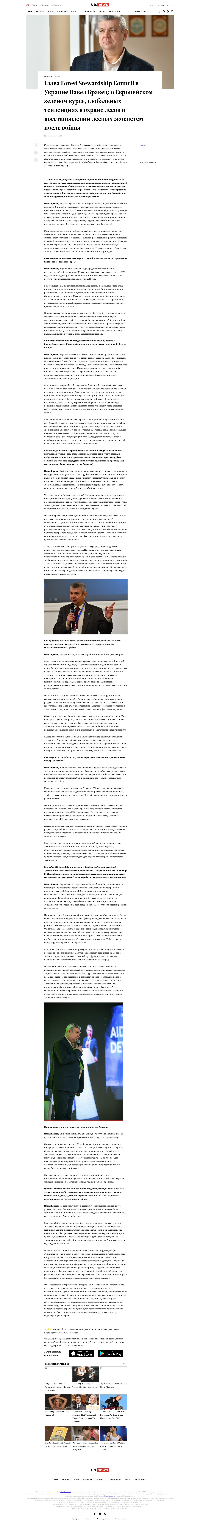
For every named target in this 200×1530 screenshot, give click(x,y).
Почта (137, 11)
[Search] (172, 11)
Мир (30, 11)
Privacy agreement (103, 1519)
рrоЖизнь (114, 11)
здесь (81, 1345)
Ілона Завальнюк (147, 162)
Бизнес (75, 11)
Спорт (102, 11)
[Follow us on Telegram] (168, 11)
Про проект (76, 1519)
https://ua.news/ (65, 1492)
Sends (59, 1345)
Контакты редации (121, 1519)
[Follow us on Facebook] (163, 11)
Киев (50, 11)
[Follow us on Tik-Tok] (159, 11)
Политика (62, 11)
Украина (40, 11)
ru (145, 11)
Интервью (48, 77)
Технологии (89, 11)
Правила (89, 1519)
